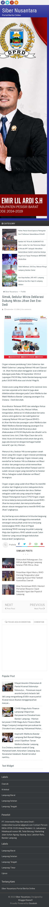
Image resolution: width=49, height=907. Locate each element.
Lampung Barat (8, 795)
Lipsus (4, 873)
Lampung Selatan (9, 801)
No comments (26, 309)
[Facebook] (3, 3)
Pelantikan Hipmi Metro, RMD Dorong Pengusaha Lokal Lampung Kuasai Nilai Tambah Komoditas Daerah (29, 576)
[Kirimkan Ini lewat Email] (36, 544)
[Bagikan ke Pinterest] (42, 544)
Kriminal (5, 789)
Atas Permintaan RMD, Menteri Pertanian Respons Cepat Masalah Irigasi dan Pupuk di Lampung (30, 590)
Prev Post (10, 608)
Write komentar (35, 622)
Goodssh (33, 903)
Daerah (5, 784)
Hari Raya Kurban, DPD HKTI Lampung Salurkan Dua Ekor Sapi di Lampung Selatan (31, 281)
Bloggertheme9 (25, 900)
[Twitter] (7, 3)
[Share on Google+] (30, 544)
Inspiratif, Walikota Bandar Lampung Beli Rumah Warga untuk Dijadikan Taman (28, 737)
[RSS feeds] (16, 3)
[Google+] (12, 3)
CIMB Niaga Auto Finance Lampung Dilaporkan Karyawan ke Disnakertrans (27, 711)
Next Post (38, 608)
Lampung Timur (9, 867)
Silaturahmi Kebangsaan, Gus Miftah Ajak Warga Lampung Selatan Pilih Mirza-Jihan (29, 562)
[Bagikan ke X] (24, 544)
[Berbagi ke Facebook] (19, 544)
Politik (12, 544)
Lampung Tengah (9, 806)
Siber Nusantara (23, 897)
